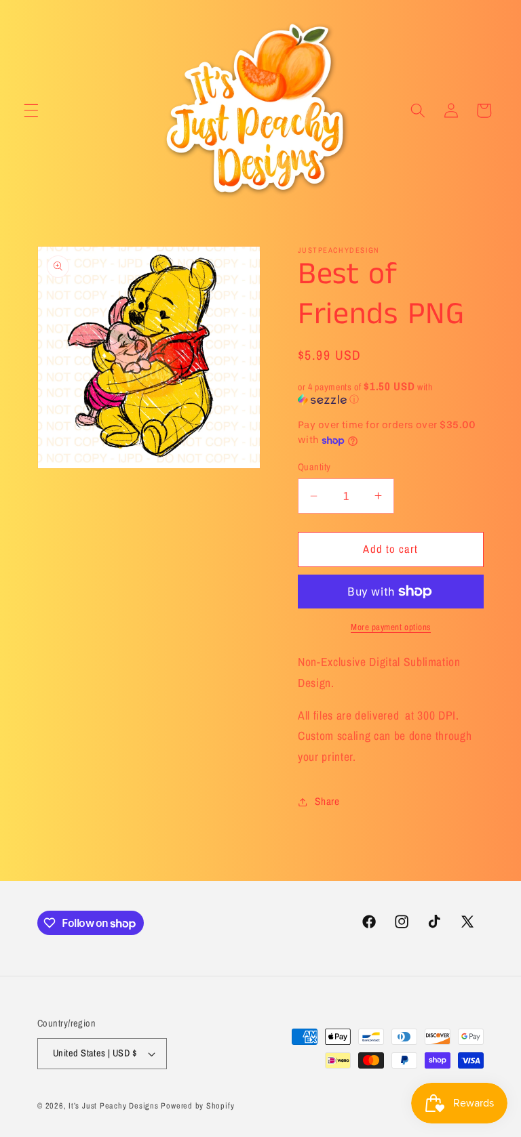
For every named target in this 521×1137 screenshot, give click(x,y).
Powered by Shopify (197, 1105)
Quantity (314, 466)
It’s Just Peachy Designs (113, 1105)
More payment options (391, 627)
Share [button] (327, 801)
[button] (31, 110)
